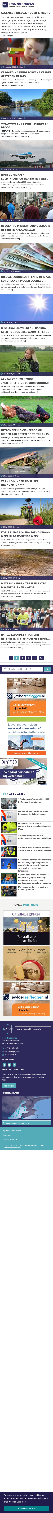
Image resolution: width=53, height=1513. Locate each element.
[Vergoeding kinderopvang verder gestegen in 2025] (26, 53)
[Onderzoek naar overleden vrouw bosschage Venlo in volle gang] (9, 815)
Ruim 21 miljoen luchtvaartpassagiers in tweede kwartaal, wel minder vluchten (25, 176)
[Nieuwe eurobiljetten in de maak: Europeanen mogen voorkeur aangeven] (26, 258)
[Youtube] (9, 1065)
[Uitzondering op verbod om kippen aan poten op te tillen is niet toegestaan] (26, 411)
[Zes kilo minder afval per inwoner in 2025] (26, 462)
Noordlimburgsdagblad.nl (21, 3)
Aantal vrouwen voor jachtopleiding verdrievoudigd (25, 381)
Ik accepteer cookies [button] (26, 1508)
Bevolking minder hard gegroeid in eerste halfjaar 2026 (25, 227)
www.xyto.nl (10, 1055)
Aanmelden (9, 1085)
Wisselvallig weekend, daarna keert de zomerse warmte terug (25, 330)
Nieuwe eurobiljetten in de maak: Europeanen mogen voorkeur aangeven (26, 279)
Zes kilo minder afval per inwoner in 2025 (20, 483)
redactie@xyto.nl (12, 1051)
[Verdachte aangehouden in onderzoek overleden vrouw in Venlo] (9, 839)
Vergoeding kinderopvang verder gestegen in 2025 (26, 74)
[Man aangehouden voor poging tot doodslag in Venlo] (9, 891)
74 (41, 658)
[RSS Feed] (14, 1065)
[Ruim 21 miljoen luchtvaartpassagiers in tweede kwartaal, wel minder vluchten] (26, 155)
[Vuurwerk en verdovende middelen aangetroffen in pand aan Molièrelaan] (9, 851)
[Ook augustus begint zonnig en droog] (26, 104)
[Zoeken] (47, 669)
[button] (7, 36)
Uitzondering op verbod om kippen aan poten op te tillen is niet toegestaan (25, 432)
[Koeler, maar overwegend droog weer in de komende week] (26, 513)
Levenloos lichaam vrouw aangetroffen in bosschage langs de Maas (34, 826)
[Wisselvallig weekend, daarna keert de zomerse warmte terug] (26, 309)
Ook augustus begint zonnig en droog (24, 125)
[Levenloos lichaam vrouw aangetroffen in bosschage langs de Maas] (9, 827)
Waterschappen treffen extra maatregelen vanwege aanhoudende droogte (23, 585)
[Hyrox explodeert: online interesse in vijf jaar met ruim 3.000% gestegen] (26, 615)
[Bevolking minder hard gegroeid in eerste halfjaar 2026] (26, 207)
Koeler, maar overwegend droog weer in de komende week (25, 534)
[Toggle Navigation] (48, 5)
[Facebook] (4, 1065)
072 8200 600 (11, 1048)
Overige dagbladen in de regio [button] (16, 1123)
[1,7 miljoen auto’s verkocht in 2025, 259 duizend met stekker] (9, 803)
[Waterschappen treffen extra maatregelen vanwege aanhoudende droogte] (26, 564)
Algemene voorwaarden (12, 1131)
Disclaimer (7, 1135)
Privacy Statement (10, 1140)
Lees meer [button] (21, 1502)
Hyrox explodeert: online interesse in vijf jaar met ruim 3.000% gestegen (24, 636)
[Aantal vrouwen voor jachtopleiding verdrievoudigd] (26, 360)
